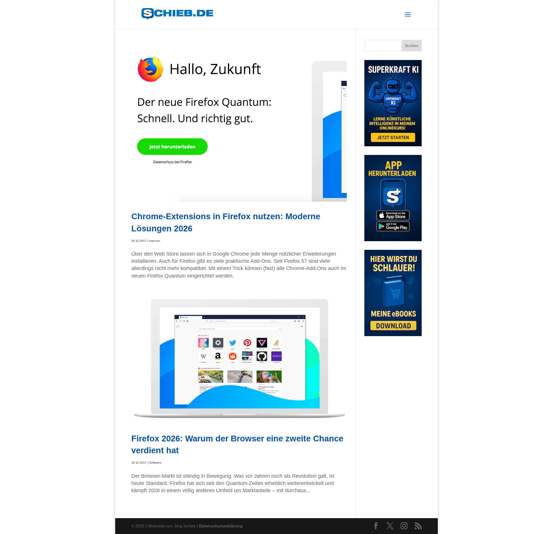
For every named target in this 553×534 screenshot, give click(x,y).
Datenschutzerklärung (221, 526)
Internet (154, 240)
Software (155, 462)
